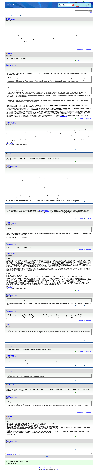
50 (37, 15)
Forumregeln (56, 467)
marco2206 (9, 369)
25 (35, 15)
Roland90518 (10, 416)
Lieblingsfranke (10, 355)
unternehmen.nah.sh (64, 116)
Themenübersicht (16, 15)
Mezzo (8, 165)
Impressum (41, 467)
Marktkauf (9, 53)
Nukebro (15, 12)
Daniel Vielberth (11, 122)
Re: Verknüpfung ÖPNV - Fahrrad (11, 65)
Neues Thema (23, 15)
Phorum (43, 469)
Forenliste (8, 15)
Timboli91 (9, 344)
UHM (8, 440)
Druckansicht (49, 456)
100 (38, 15)
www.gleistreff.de (10, 143)
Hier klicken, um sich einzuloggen (12, 463)
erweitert (91, 12)
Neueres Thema (9, 454)
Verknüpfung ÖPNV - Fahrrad (11, 19)
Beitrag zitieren (88, 49)
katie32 (9, 153)
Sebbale (9, 310)
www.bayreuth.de (45, 211)
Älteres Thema (17, 454)
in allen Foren (42, 15)
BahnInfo (58, 469)
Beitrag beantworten (79, 49)
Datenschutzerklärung (48, 467)
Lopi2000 (9, 64)
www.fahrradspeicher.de (43, 210)
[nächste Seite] (91, 15)
